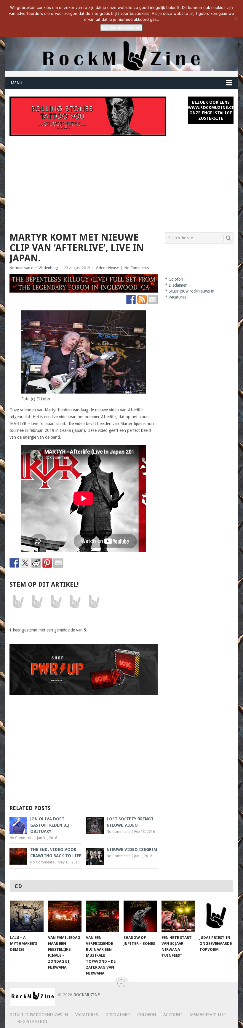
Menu (16, 82)
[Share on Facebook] (14, 563)
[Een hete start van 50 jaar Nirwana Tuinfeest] (178, 916)
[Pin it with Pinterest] (47, 563)
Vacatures (177, 297)
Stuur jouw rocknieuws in (191, 291)
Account (173, 1014)
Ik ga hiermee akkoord (121, 27)
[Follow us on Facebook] (131, 299)
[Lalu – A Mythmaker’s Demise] (27, 916)
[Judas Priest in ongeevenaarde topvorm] (216, 916)
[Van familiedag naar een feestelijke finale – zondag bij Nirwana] (64, 916)
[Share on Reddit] (36, 563)
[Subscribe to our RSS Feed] (142, 299)
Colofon (176, 279)
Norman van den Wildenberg (33, 268)
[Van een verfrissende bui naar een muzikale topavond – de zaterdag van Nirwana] (102, 916)
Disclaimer (178, 285)
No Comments (136, 268)
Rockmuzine (86, 994)
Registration (32, 1021)
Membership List (208, 1014)
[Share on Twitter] (25, 563)
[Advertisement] (121, 180)
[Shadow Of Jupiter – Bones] (140, 916)
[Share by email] (58, 563)
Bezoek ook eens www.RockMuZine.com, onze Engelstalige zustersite (210, 110)
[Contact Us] (153, 299)
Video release (107, 268)
